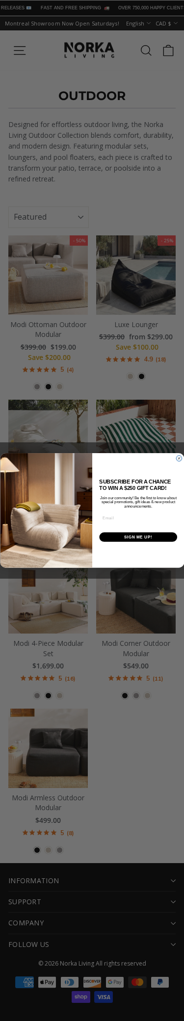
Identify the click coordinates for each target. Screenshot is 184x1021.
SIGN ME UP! (138, 537)
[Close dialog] (179, 458)
